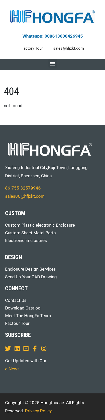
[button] (52, 63)
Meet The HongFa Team (28, 315)
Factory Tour (32, 48)
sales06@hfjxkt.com (25, 196)
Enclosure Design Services (30, 269)
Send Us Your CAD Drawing (31, 276)
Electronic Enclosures (26, 240)
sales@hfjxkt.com (68, 48)
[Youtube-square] (26, 348)
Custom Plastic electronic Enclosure (40, 225)
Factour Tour (17, 323)
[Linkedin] (17, 348)
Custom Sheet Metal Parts (30, 232)
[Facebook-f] (35, 348)
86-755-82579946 (23, 188)
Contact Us (16, 300)
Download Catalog (23, 308)
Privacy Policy (38, 410)
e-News (12, 368)
